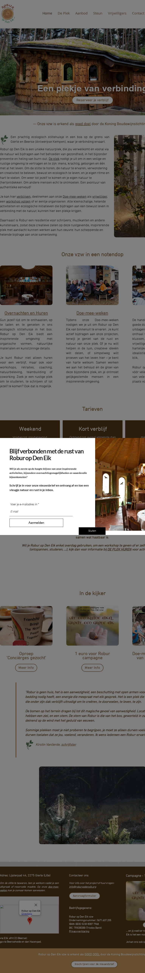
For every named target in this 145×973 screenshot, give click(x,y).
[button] (92, 531)
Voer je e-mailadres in (23, 504)
